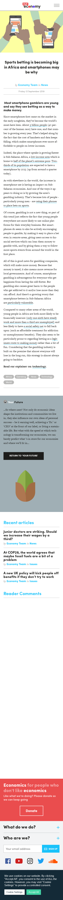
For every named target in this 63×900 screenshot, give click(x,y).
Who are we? (17, 838)
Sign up (53, 848)
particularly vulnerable (20, 302)
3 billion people (38, 125)
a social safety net (33, 326)
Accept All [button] (34, 892)
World (9, 382)
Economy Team (28, 85)
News (44, 85)
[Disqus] (31, 641)
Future (15, 402)
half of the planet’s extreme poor (31, 161)
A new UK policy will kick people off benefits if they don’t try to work (31, 574)
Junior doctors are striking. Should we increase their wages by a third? (30, 535)
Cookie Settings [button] (14, 892)
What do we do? (20, 827)
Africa (9, 376)
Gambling (21, 376)
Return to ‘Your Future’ (23, 455)
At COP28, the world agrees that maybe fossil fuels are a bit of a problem (29, 556)
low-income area (40, 157)
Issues (33, 564)
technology (39, 366)
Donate (31, 810)
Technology (46, 376)
